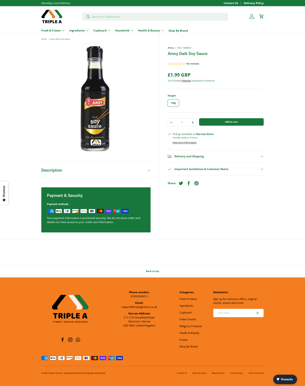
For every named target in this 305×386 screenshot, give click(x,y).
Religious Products (191, 326)
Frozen (184, 339)
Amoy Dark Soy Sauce (60, 39)
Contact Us (231, 3)
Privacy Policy (236, 373)
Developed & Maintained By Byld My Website (84, 373)
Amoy (171, 47)
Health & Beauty (149, 30)
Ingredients (77, 30)
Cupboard (100, 30)
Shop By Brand (178, 30)
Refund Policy (218, 373)
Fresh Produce (188, 299)
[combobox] (155, 17)
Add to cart (231, 122)
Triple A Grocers (55, 373)
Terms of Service (256, 373)
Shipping (186, 80)
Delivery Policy (254, 3)
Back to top (152, 271)
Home (44, 39)
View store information (185, 142)
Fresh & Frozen (51, 30)
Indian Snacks (188, 319)
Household (122, 30)
